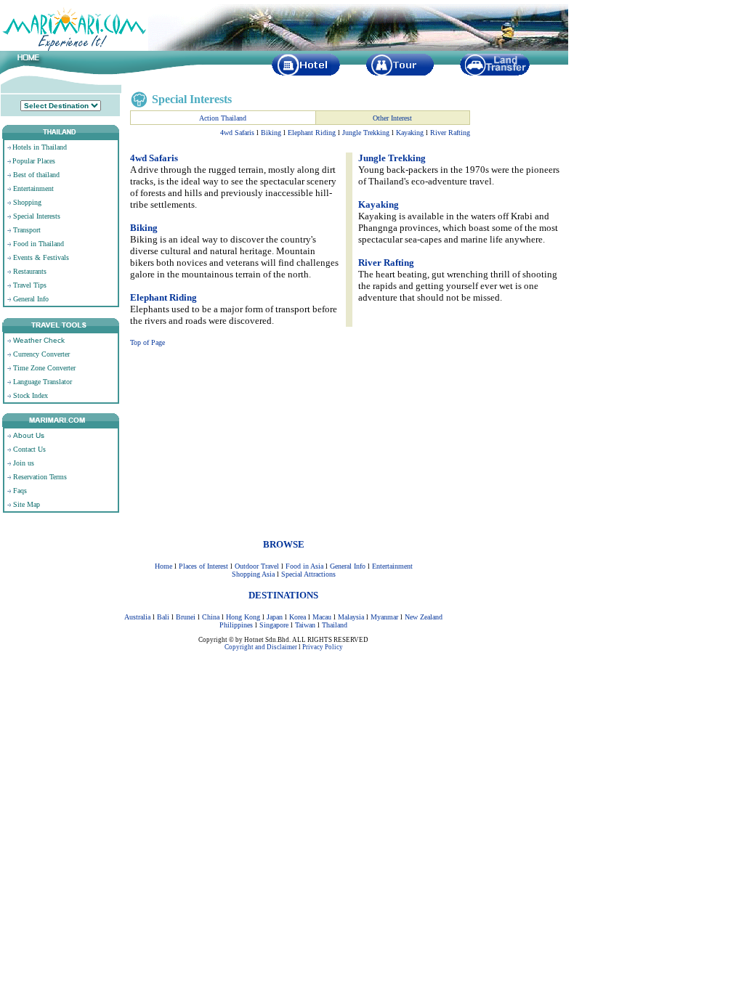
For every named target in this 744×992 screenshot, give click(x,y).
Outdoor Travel (257, 566)
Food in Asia (304, 566)
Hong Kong (243, 617)
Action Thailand (222, 118)
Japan (275, 617)
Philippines (236, 625)
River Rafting (450, 133)
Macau (321, 617)
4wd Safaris (237, 133)
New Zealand (423, 617)
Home (163, 566)
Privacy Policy (322, 647)
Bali (163, 617)
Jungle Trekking (365, 133)
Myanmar (384, 617)
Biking (271, 133)
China (210, 617)
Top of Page (147, 342)
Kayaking (410, 133)
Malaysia (351, 617)
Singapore (273, 625)
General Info (347, 566)
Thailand (334, 625)
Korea (297, 617)
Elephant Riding (312, 133)
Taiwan (305, 625)
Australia (137, 617)
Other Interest (392, 118)
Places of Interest (203, 566)
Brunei (185, 617)
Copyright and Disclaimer (261, 647)
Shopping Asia (253, 574)
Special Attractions (308, 574)
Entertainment (392, 566)
